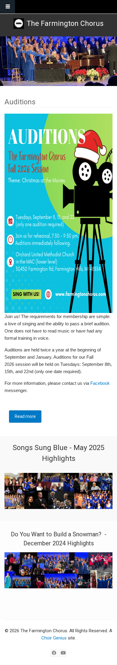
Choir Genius (54, 638)
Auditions (19, 102)
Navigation (7, 7)
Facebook (100, 383)
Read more (28, 416)
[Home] (19, 23)
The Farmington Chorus (65, 23)
